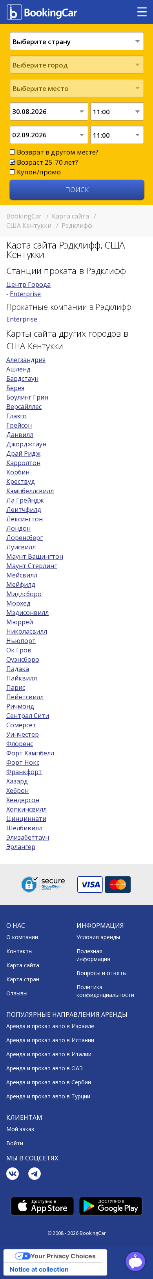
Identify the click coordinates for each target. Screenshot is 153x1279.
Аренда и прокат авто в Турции (48, 1096)
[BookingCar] (42, 12)
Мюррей (19, 622)
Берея (15, 388)
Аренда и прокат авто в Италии (48, 1054)
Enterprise (25, 294)
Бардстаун (22, 378)
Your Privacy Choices (63, 1256)
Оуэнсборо (22, 659)
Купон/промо (39, 171)
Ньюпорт (21, 640)
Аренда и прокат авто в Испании (50, 1040)
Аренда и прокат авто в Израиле (50, 1026)
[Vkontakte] (12, 1174)
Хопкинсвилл (26, 809)
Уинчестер (22, 734)
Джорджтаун (26, 444)
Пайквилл (21, 678)
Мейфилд (20, 584)
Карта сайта (22, 965)
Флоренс (19, 743)
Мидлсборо (24, 594)
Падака (17, 668)
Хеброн (17, 790)
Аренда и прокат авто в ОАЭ (44, 1068)
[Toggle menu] (142, 12)
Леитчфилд (23, 509)
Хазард (17, 781)
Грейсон (19, 425)
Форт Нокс (22, 762)
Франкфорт (24, 771)
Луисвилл (21, 547)
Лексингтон (24, 519)
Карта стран (22, 979)
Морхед (18, 603)
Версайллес (24, 406)
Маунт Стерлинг (31, 565)
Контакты (19, 951)
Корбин (17, 472)
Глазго (16, 416)
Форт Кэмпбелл (30, 753)
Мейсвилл (21, 575)
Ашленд (18, 369)
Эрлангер (20, 846)
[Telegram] (34, 1174)
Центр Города (28, 284)
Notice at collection (39, 1269)
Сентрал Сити (27, 715)
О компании (22, 937)
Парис (15, 687)
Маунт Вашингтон (34, 556)
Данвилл (19, 434)
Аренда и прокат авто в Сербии (48, 1082)
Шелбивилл (24, 828)
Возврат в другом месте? (57, 151)
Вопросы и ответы (101, 973)
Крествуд (20, 481)
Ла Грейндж (25, 500)
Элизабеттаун (27, 837)
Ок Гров (18, 650)
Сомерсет (21, 725)
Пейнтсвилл (25, 697)
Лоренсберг (24, 537)
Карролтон (23, 462)
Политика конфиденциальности (105, 990)
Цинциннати (26, 818)
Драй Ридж (23, 453)
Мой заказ (20, 1129)
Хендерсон (22, 800)
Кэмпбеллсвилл (30, 491)
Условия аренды (98, 937)
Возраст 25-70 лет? (47, 162)
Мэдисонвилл (27, 612)
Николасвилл (26, 631)
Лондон (18, 528)
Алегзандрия (26, 359)
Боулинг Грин (27, 397)
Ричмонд (20, 706)
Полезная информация (93, 955)
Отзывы (16, 993)
